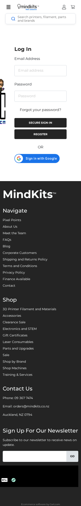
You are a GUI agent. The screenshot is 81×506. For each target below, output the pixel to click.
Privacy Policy (14, 272)
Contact (9, 286)
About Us (10, 227)
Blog (6, 246)
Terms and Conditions (20, 266)
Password (23, 84)
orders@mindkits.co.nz (31, 406)
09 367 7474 (23, 398)
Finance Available (16, 279)
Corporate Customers (20, 253)
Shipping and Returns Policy (25, 259)
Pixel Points (12, 220)
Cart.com (55, 504)
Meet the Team (14, 233)
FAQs (7, 240)
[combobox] (40, 18)
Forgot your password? (40, 110)
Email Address (27, 59)
